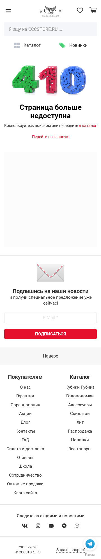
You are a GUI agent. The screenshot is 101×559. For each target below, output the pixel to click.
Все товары (79, 448)
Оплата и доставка (25, 448)
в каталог (88, 125)
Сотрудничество (25, 475)
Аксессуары (80, 404)
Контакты (25, 431)
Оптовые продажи (25, 483)
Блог (25, 422)
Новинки (78, 45)
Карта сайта (25, 492)
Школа (25, 466)
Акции (25, 413)
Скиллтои (80, 413)
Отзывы (25, 457)
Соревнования (25, 404)
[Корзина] (93, 10)
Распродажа (80, 431)
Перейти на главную (50, 136)
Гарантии (25, 395)
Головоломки (80, 395)
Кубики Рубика (80, 387)
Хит (80, 422)
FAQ (25, 439)
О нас (25, 387)
